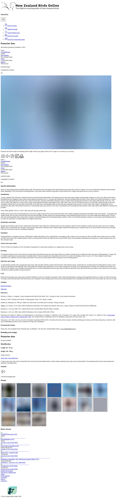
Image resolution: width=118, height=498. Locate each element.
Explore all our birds (7, 471)
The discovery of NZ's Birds (9, 466)
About (2, 474)
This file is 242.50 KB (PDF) (9, 442)
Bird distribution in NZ (7, 439)
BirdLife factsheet (6, 286)
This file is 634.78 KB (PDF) (9, 456)
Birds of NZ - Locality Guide (9, 452)
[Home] (30, 9)
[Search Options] (3, 19)
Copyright (4, 477)
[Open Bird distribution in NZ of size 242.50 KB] (13, 437)
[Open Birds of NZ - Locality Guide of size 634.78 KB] (15, 451)
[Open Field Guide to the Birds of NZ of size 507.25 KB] (15, 444)
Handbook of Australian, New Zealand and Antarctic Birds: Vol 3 (20, 459)
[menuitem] (10, 25)
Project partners (5, 476)
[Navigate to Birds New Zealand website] (12, 495)
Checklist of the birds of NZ (9, 434)
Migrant (3, 62)
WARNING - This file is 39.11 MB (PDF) (13, 462)
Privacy (3, 479)
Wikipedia (4, 289)
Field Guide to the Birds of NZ (10, 446)
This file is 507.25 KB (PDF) (9, 449)
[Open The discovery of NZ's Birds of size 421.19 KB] (15, 464)
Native (3, 58)
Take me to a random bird (8, 472)
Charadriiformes (5, 52)
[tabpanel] (59, 257)
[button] (59, 373)
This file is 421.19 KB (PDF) (9, 469)
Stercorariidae (5, 55)
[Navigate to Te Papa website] (4, 495)
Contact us (4, 481)
